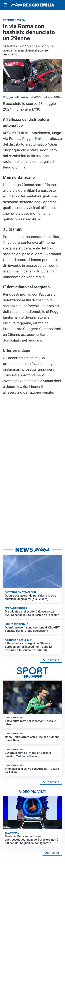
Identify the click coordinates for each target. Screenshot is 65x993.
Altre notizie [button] (51, 660)
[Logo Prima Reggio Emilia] (32, 5)
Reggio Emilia (33, 138)
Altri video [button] (52, 852)
